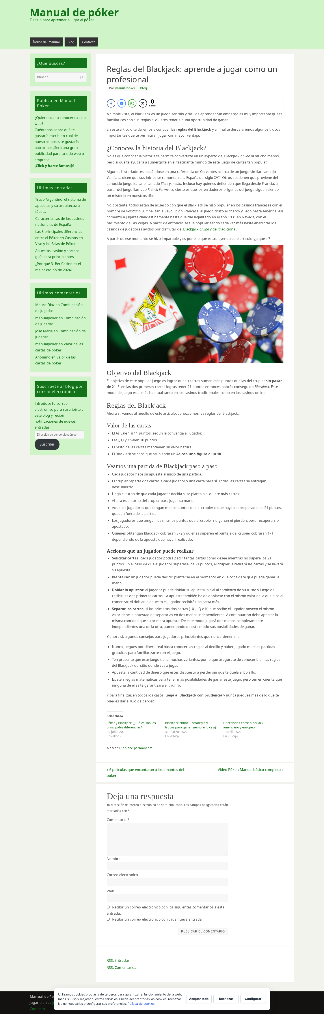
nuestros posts (47, 141)
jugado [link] (240, 646)
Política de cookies (141, 1003)
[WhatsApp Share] (132, 103)
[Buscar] (81, 77)
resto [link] (120, 447)
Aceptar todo (199, 999)
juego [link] (166, 113)
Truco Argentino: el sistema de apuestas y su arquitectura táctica (60, 205)
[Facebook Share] (111, 103)
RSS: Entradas (118, 960)
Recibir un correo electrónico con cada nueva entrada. (157, 919)
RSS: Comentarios (121, 967)
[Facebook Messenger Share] (121, 103)
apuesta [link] (155, 474)
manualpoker (125, 88)
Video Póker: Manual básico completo (250, 769)
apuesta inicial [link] (203, 589)
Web (110, 891)
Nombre (114, 858)
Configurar (253, 999)
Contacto (37, 1008)
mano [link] (189, 500)
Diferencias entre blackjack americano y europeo (243, 725)
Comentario (118, 819)
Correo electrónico (122, 874)
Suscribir (47, 444)
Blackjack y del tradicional (209, 229)
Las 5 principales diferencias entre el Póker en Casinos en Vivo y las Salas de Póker (59, 237)
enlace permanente (138, 748)
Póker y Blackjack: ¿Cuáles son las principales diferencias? (131, 725)
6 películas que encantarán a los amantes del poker (145, 772)
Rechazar (226, 999)
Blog (143, 88)
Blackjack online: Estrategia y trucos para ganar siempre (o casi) (190, 725)
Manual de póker (74, 12)
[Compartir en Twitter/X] (143, 103)
